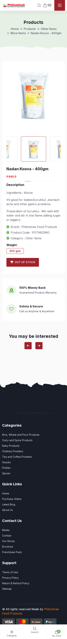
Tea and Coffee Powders (17, 456)
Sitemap (7, 588)
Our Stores (8, 541)
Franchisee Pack (12, 552)
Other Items (48, 29)
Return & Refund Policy (15, 583)
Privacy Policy (10, 577)
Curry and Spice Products (17, 440)
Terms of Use (10, 572)
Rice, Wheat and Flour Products (20, 434)
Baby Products (10, 445)
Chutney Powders (12, 451)
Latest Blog (8, 504)
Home (15, 29)
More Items (18, 33)
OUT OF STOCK (24, 262)
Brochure (7, 546)
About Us (7, 509)
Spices (6, 473)
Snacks (6, 462)
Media (5, 530)
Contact (6, 535)
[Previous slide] (28, 345)
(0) (49, 5)
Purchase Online (11, 498)
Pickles (6, 467)
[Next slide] (39, 345)
